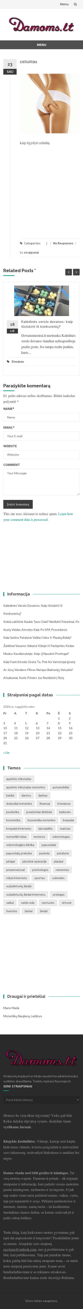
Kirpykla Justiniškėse (19, 1141)
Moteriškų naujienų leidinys (22, 1016)
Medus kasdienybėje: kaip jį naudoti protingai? (36, 653)
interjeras (64, 803)
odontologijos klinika (20, 845)
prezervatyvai (15, 870)
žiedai (44, 911)
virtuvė (66, 902)
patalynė (63, 853)
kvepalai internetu (18, 828)
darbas (43, 795)
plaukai (58, 861)
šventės (11, 911)
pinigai (10, 861)
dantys (26, 795)
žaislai (29, 911)
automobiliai (60, 787)
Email (9, 427)
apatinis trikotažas (18, 779)
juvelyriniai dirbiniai (39, 812)
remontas (62, 870)
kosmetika (13, 820)
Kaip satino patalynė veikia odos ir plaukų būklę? (37, 637)
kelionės (65, 812)
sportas (39, 878)
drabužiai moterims (19, 803)
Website (10, 446)
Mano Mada (11, 1008)
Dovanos (18, 361)
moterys (39, 836)
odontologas (61, 836)
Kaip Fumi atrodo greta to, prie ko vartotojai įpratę (39, 662)
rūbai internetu (16, 878)
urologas (59, 894)
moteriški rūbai (16, 836)
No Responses (63, 243)
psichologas (40, 870)
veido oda (27, 902)
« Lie (6, 752)
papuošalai (49, 845)
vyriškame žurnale (17, 1126)
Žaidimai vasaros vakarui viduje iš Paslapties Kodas (38, 646)
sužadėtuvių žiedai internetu (25, 894)
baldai (10, 795)
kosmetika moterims (42, 820)
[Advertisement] (41, 189)
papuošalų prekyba (19, 853)
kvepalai (68, 820)
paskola (44, 853)
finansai (44, 803)
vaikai (10, 902)
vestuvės (48, 902)
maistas (65, 828)
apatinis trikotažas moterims (25, 787)
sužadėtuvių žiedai (18, 886)
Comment (11, 465)
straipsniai (31, 252)
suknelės (58, 878)
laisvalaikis (46, 828)
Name (8, 409)
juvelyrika (12, 812)
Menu (64, 4)
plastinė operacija (34, 861)
